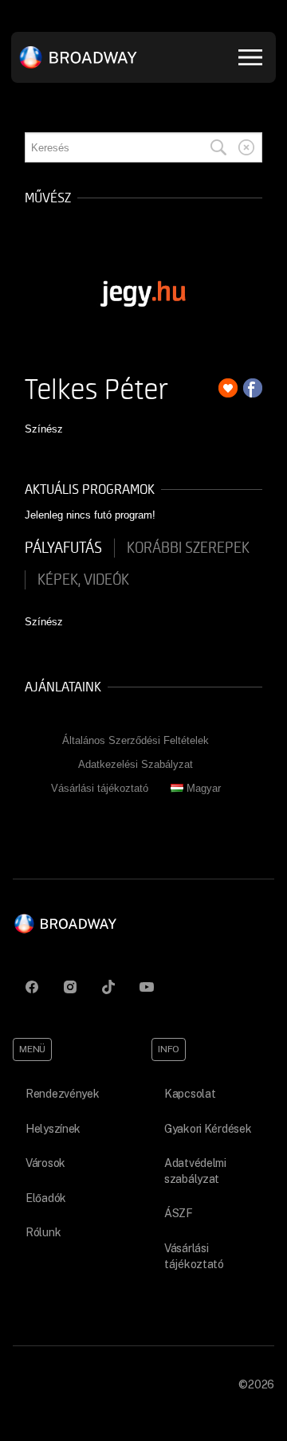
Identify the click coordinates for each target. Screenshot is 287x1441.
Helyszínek (53, 1128)
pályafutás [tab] (63, 548)
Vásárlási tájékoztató (99, 788)
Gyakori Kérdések (208, 1128)
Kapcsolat (189, 1093)
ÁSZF (178, 1213)
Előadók (46, 1198)
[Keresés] (218, 147)
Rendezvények (63, 1093)
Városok (45, 1163)
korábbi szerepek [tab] (188, 548)
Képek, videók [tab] (83, 580)
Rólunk (43, 1232)
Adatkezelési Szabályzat (135, 764)
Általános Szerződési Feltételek (135, 740)
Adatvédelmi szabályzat (195, 1171)
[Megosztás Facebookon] (252, 387)
